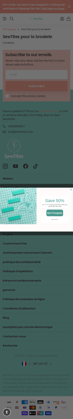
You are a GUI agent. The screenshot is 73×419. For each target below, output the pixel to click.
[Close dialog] (71, 189)
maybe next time (54, 219)
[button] (7, 412)
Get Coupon (54, 212)
